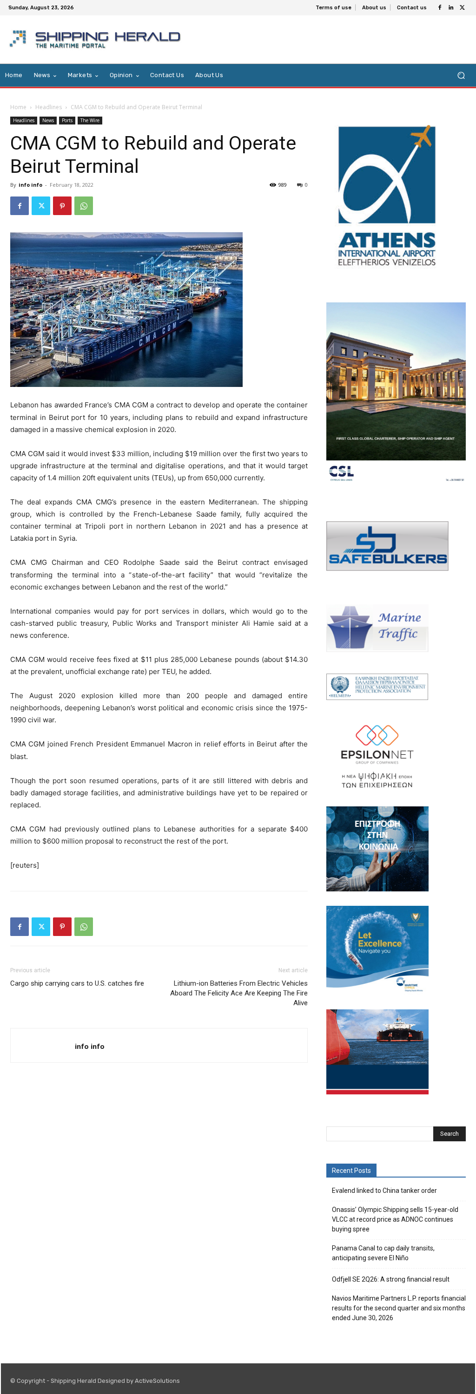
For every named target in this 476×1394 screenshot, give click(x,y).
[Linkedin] (450, 7)
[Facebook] (439, 7)
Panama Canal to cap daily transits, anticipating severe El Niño (383, 1253)
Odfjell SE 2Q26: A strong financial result (391, 1279)
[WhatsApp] (83, 205)
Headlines (48, 107)
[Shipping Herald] (96, 39)
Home (18, 107)
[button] (461, 75)
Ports (67, 120)
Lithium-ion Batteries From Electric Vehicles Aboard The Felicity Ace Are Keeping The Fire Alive (239, 993)
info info (30, 184)
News (48, 120)
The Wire (89, 120)
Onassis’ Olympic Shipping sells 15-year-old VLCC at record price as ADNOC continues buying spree (395, 1219)
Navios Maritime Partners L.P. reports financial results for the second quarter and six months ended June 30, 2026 (399, 1308)
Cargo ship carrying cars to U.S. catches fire (77, 983)
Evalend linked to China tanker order (384, 1190)
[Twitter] (462, 7)
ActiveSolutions (157, 1380)
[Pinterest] (62, 205)
